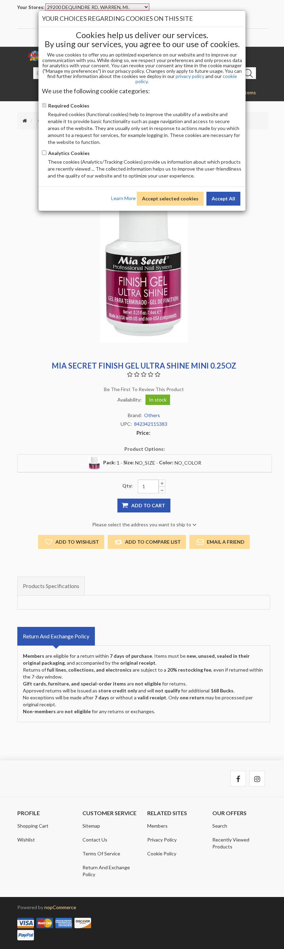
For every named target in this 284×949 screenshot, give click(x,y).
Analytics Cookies (69, 153)
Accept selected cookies (170, 198)
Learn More (123, 198)
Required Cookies (68, 106)
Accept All (223, 198)
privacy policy (190, 76)
